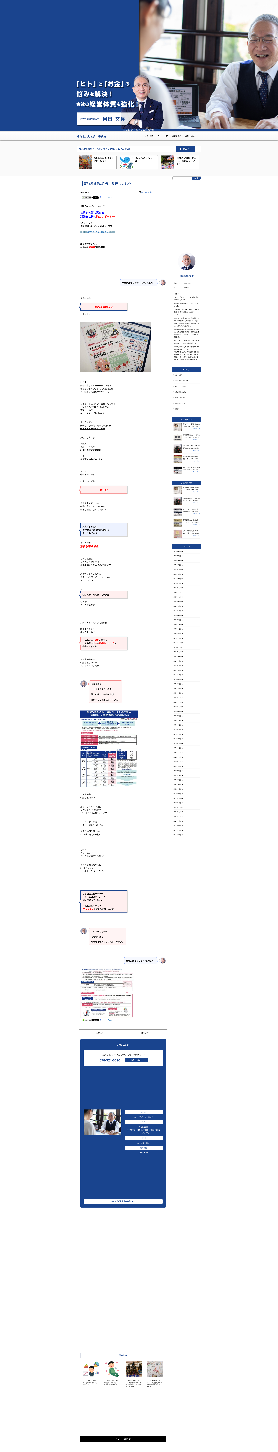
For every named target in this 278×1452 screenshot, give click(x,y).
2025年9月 (177, 601)
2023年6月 (177, 725)
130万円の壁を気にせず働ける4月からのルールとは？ (154, 1384)
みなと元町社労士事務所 (91, 136)
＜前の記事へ (100, 1032)
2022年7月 (177, 775)
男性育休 (177, 409)
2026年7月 (177, 556)
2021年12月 (177, 807)
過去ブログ (176, 136)
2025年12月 (177, 588)
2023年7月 (177, 720)
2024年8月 (177, 661)
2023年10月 (177, 707)
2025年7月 (177, 610)
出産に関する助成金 (180, 392)
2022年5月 (177, 784)
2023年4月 (177, 734)
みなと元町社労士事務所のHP (123, 1201)
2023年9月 (177, 711)
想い (159, 136)
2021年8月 (177, 825)
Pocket (110, 197)
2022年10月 (177, 761)
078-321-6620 (110, 1060)
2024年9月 (177, 656)
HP (166, 136)
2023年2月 (177, 743)
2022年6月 (177, 780)
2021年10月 (177, 816)
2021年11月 (177, 812)
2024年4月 (177, 679)
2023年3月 (177, 739)
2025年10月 (177, 597)
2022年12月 (177, 752)
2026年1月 (177, 583)
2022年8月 (177, 771)
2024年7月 (177, 665)
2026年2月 (177, 578)
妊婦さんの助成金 (180, 397)
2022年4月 (177, 789)
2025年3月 (177, 629)
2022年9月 (177, 766)
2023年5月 (177, 729)
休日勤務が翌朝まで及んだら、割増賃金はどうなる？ (186, 161)
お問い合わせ (190, 136)
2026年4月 (177, 569)
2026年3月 (177, 574)
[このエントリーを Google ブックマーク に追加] (100, 197)
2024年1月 (177, 693)
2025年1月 (177, 638)
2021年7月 (177, 830)
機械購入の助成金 (180, 403)
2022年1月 (177, 803)
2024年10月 (177, 652)
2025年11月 (177, 592)
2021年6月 (177, 835)
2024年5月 (177, 675)
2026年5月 (177, 565)
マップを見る (143, 1133)
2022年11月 (177, 757)
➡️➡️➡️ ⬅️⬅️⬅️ (97, 231)
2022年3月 (177, 793)
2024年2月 (177, 688)
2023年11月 (177, 702)
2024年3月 (177, 684)
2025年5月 (177, 620)
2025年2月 (177, 633)
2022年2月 (177, 798)
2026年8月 (177, 551)
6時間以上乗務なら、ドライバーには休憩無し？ (112, 1384)
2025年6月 (177, 615)
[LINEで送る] (87, 197)
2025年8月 (177, 606)
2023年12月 (177, 697)
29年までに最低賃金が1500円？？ (90, 1384)
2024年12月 (177, 643)
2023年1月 (177, 748)
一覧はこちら (186, 149)
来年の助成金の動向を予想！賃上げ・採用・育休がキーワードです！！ (133, 1384)
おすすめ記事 (146, 192)
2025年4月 (177, 624)
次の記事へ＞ (146, 1032)
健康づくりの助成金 (180, 386)
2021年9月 (177, 821)
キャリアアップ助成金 (181, 380)
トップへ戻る (148, 136)
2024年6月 (177, 670)
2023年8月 (177, 716)
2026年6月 (177, 560)
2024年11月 (177, 647)
